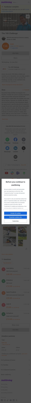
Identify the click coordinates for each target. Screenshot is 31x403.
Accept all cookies (15, 213)
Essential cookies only (15, 217)
